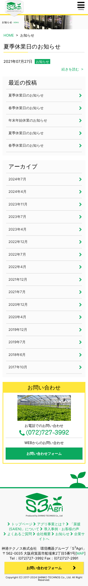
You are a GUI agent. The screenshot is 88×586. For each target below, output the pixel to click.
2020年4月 (17, 317)
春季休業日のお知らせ (26, 108)
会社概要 (44, 534)
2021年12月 (17, 279)
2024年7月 (17, 179)
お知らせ (42, 61)
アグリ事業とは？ (51, 524)
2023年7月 (17, 216)
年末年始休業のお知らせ (27, 120)
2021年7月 (17, 292)
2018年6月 (17, 354)
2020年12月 (18, 304)
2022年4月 (17, 267)
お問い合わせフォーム (44, 453)
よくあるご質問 (19, 534)
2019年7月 (17, 342)
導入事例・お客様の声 (61, 529)
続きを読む (70, 69)
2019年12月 (17, 329)
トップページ (21, 524)
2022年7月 (17, 254)
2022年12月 (18, 241)
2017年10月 (17, 367)
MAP (80, 553)
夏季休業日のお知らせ (26, 95)
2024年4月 (17, 191)
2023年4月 (17, 229)
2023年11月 (17, 204)
